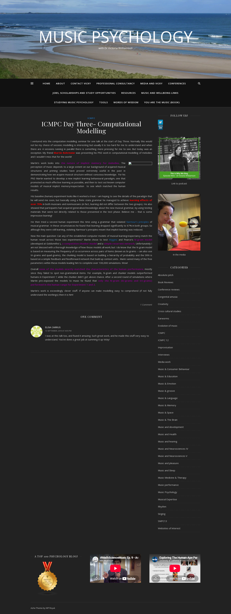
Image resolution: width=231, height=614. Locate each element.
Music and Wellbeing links (159, 92)
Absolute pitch (165, 275)
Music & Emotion (167, 383)
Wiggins (113, 239)
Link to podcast (179, 183)
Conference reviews (169, 289)
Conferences (177, 83)
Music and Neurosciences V (172, 455)
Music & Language (168, 398)
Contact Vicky (81, 83)
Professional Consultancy (115, 83)
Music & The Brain (167, 419)
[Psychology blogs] (56, 579)
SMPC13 (162, 521)
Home (46, 83)
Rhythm (162, 506)
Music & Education (168, 376)
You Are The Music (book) (162, 102)
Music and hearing (167, 441)
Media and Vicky (151, 83)
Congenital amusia (167, 296)
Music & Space (165, 412)
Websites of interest (169, 528)
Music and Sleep (166, 470)
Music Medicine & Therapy (172, 477)
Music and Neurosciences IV (173, 448)
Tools (103, 102)
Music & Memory (167, 405)
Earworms (163, 318)
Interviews (164, 354)
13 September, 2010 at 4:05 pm (58, 331)
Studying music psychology (74, 102)
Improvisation (165, 347)
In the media (179, 254)
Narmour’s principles (137, 221)
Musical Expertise (167, 499)
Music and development (171, 427)
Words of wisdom (125, 102)
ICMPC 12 (163, 340)
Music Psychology (115, 36)
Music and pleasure (168, 463)
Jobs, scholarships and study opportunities (84, 92)
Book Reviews (165, 282)
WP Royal (50, 608)
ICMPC (91, 118)
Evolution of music (167, 325)
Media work (164, 361)
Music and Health (167, 434)
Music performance (168, 484)
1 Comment (146, 304)
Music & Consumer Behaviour (174, 369)
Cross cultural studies (169, 311)
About (60, 83)
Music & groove (166, 390)
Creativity (163, 304)
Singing (161, 513)
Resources (128, 92)
